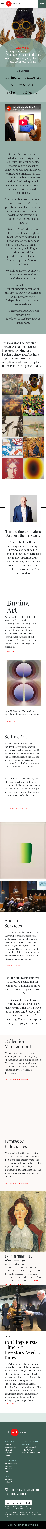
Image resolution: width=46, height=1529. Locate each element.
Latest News (10, 1336)
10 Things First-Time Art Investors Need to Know (23, 1349)
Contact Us (8, 1482)
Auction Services (23, 85)
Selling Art (33, 77)
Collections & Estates (23, 92)
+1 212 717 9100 (27, 1450)
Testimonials (9, 1466)
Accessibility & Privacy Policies (18, 1508)
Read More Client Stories (17, 808)
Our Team (8, 1479)
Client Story (10, 721)
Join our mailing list (18, 1503)
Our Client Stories (11, 1463)
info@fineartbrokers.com (31, 1453)
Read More (10, 1404)
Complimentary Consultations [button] (24, 1525)
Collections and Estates (16, 1080)
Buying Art (13, 77)
